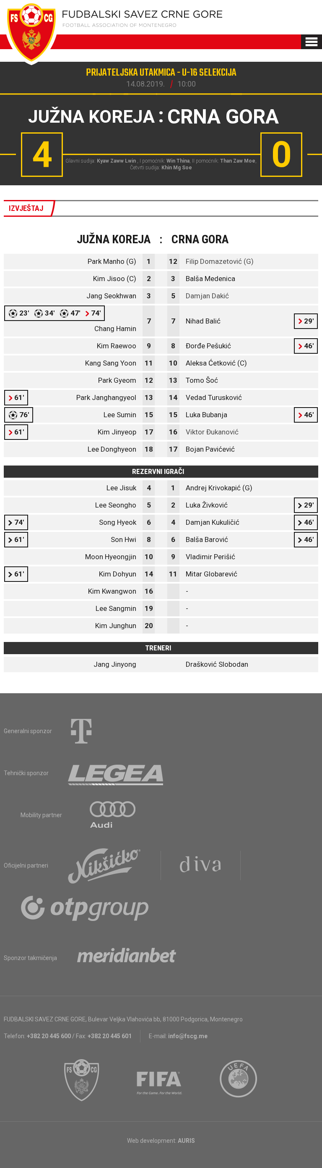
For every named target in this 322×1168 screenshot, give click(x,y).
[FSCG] (81, 1080)
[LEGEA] (116, 773)
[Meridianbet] (126, 958)
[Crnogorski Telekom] (81, 731)
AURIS (186, 1140)
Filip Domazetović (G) (220, 261)
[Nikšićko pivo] (104, 865)
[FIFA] (159, 1080)
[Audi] (113, 815)
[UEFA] (239, 1080)
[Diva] (200, 865)
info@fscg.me (188, 1036)
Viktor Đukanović (212, 432)
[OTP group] (85, 908)
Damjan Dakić (207, 296)
